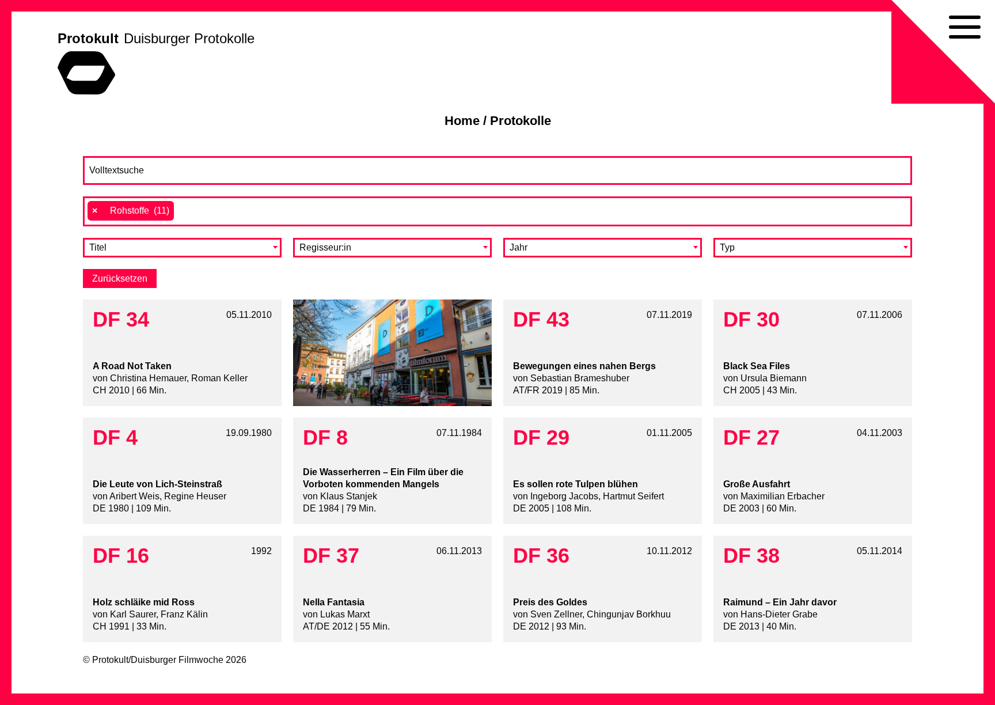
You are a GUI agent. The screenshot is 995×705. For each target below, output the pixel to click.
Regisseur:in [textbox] (325, 247)
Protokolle (520, 120)
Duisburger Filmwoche (177, 660)
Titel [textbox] (98, 247)
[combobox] (497, 211)
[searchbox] (183, 211)
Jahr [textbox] (518, 247)
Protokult (88, 38)
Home (462, 120)
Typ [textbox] (727, 247)
